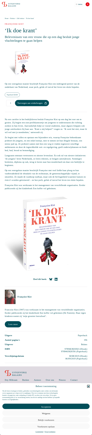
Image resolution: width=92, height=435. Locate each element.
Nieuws (62, 380)
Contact (74, 380)
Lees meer (13, 324)
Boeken (12, 18)
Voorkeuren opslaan (46, 426)
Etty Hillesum (11, 380)
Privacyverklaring (50, 432)
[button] (88, 386)
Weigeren (46, 413)
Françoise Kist (24, 297)
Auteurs (37, 380)
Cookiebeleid (39, 432)
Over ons (50, 380)
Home (6, 18)
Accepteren (46, 407)
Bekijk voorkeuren (46, 420)
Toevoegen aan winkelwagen (30, 103)
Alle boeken (20, 18)
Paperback (12, 95)
